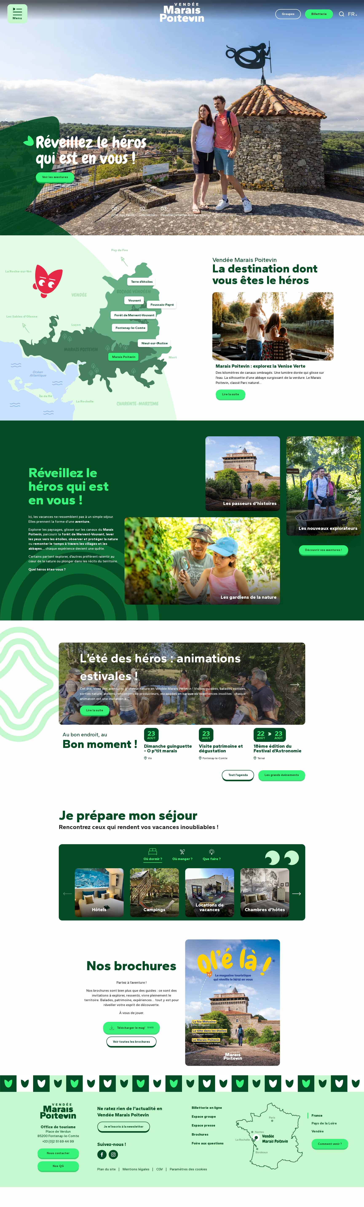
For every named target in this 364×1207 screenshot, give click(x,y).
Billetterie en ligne (207, 1108)
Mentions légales (136, 1169)
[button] (341, 14)
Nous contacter (58, 1153)
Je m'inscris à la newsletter (123, 1127)
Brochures (200, 1134)
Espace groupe (204, 1117)
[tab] (152, 854)
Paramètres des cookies (188, 1169)
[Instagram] (113, 1156)
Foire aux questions (207, 1143)
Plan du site (106, 1169)
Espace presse (203, 1125)
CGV (159, 1169)
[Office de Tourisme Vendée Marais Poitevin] (182, 10)
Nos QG (58, 1166)
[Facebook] (102, 1156)
